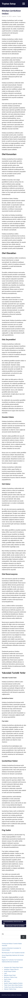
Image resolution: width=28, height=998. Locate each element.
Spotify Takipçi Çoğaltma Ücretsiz (13, 983)
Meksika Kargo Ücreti (10, 975)
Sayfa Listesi (7, 979)
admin (14, 16)
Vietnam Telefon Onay (10, 989)
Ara (3, 934)
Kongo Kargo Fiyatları (10, 971)
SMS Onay (7, 981)
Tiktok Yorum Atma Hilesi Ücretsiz (13, 985)
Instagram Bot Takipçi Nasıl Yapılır (13, 967)
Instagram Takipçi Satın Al (11, 969)
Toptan (19, 16)
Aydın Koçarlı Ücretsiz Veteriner (14, 926)
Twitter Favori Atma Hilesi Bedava (13, 987)
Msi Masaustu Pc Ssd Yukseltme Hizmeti (13, 952)
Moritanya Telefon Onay (10, 977)
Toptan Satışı (9, 3)
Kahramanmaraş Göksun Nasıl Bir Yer (13, 922)
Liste (5, 973)
